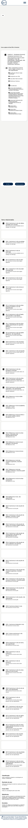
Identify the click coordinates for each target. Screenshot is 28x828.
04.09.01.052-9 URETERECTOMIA (13, 106)
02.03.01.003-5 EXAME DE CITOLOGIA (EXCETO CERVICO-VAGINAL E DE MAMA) (16, 89)
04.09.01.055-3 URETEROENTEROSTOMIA (15, 113)
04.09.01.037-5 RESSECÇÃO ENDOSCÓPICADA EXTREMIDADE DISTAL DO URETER (16, 102)
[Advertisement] (14, 32)
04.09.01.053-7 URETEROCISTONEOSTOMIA (15, 110)
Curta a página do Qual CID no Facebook (10, 47)
